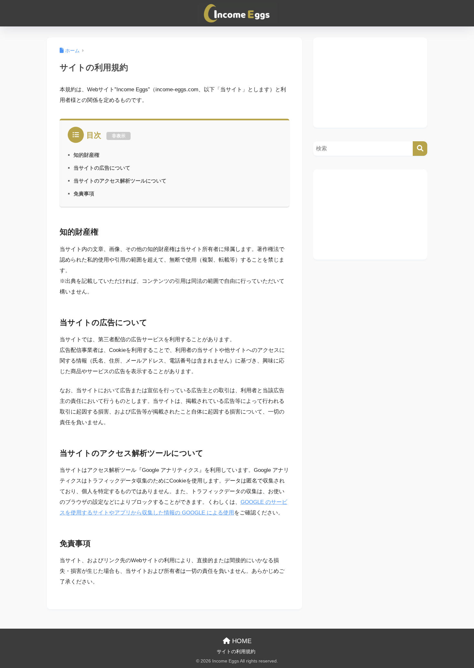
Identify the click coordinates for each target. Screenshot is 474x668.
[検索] (420, 148)
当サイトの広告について (102, 168)
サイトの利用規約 (236, 651)
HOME (241, 640)
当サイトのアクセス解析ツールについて (120, 181)
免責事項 (84, 193)
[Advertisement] (370, 82)
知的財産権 (86, 155)
